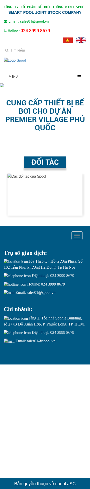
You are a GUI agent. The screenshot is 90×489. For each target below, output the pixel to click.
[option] (45, 195)
